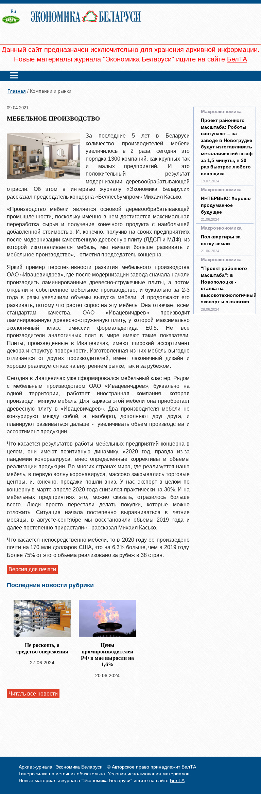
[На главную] (13, 24)
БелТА (237, 59)
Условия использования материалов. (149, 773)
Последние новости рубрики (50, 585)
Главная (16, 91)
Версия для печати (32, 569)
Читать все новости (33, 694)
